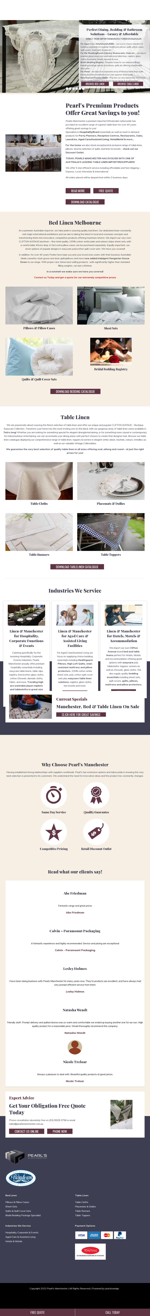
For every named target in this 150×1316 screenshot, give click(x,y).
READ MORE (78, 190)
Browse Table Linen (128, 84)
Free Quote (106, 190)
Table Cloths (39, 503)
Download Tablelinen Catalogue (77, 566)
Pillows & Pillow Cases (39, 328)
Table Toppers (111, 554)
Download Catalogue (85, 202)
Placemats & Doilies (111, 503)
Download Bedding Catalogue (75, 391)
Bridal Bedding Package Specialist (23, 1215)
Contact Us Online (27, 1131)
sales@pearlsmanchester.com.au (26, 1123)
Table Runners (39, 554)
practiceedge (112, 1288)
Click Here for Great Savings (81, 714)
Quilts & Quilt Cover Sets (39, 379)
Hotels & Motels (13, 1241)
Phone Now (60, 1131)
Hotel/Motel (116, 139)
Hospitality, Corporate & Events (21, 1232)
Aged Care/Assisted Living (93, 139)
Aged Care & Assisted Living (20, 1236)
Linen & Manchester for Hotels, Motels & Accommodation (123, 636)
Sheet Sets (111, 328)
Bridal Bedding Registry (111, 369)
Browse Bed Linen (95, 84)
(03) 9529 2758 (58, 1120)
